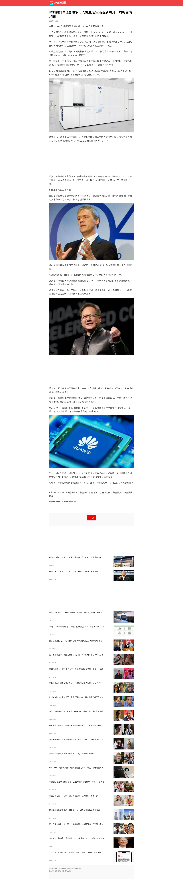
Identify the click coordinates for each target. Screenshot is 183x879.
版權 (69, 871)
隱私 (66, 871)
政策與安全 (58, 871)
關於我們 (51, 871)
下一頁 (91, 518)
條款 (63, 871)
